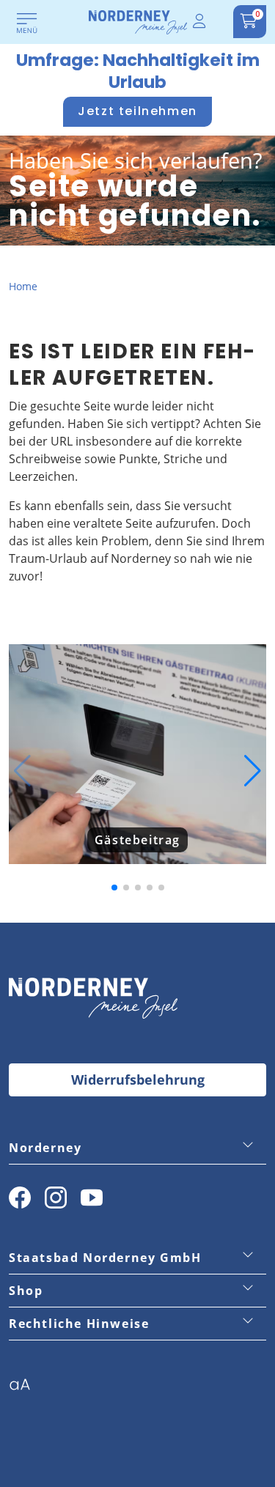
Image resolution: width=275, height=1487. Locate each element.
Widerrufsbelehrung (138, 1079)
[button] (22, 771)
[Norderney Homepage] (138, 21)
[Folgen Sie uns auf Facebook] (20, 1198)
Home (23, 286)
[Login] (200, 21)
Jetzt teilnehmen (137, 111)
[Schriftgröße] (25, 1389)
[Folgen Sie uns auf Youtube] (92, 1198)
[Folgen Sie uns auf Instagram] (56, 1198)
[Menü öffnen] (27, 24)
